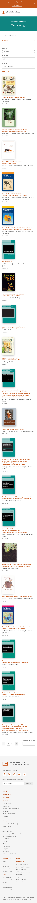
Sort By (5, 63)
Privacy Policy (27, 899)
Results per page (29, 740)
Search (4, 48)
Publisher (5, 56)
